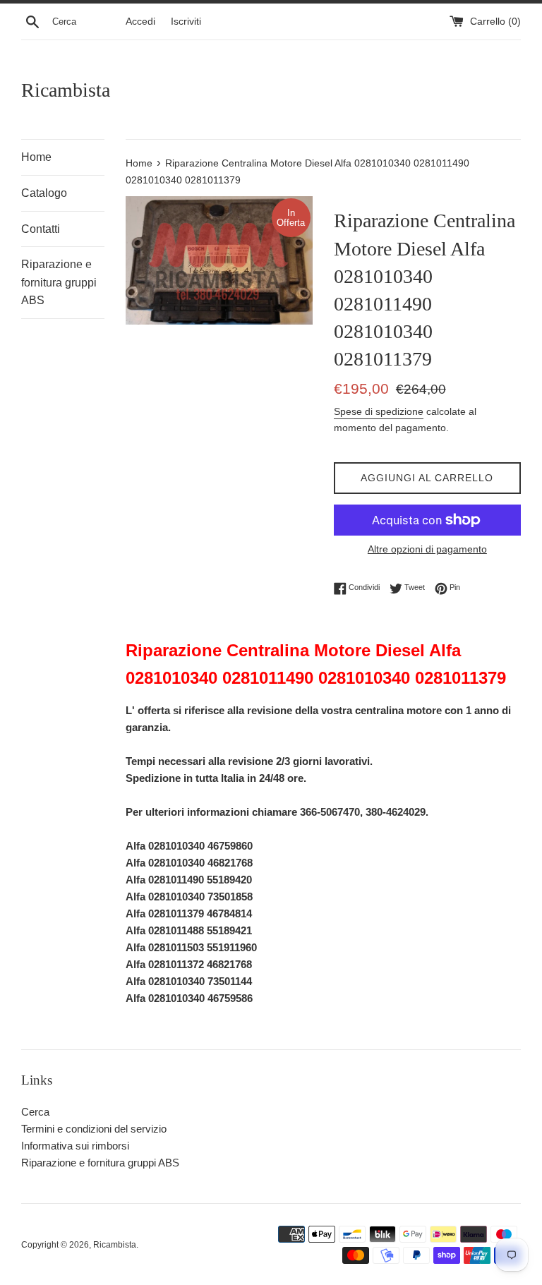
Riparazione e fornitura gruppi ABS (59, 282)
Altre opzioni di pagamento (427, 549)
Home (36, 157)
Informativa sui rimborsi (75, 1146)
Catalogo (44, 193)
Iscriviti (186, 21)
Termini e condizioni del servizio (94, 1129)
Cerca (35, 1112)
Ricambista (65, 90)
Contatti (40, 229)
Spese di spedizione (378, 411)
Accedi (140, 21)
